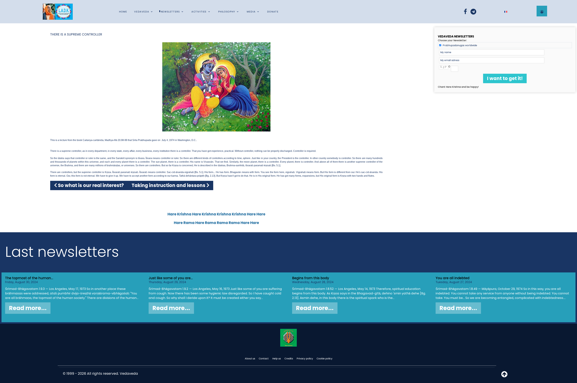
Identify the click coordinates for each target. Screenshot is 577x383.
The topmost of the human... (29, 278)
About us (250, 358)
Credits (288, 358)
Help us (276, 358)
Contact (264, 358)
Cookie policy (324, 358)
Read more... (28, 308)
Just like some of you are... (171, 278)
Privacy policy (305, 358)
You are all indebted (452, 278)
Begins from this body (310, 278)
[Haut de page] (504, 376)
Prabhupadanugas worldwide (460, 45)
